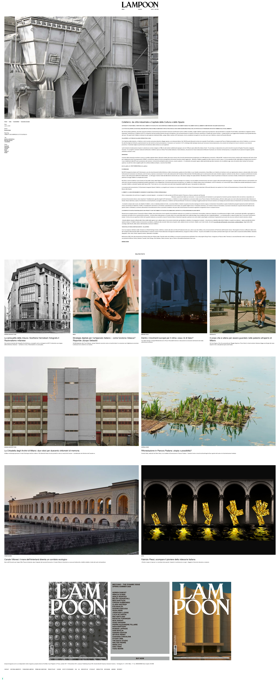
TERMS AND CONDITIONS (41, 669)
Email (5, 150)
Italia (10, 121)
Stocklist (92, 669)
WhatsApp (6, 147)
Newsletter (99, 669)
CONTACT (6, 669)
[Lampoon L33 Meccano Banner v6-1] (140, 621)
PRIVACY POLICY (51, 669)
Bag (156, 9)
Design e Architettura (9, 139)
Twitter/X (6, 151)
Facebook (6, 146)
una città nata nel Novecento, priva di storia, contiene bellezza (228, 222)
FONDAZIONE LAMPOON (28, 669)
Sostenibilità (16, 121)
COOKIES (59, 669)
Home (5, 121)
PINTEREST (119, 669)
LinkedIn (6, 148)
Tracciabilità (7, 141)
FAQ (76, 669)
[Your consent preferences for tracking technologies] (2, 678)
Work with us (84, 669)
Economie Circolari (25, 121)
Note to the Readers (67, 669)
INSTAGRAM (107, 669)
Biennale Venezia (8, 140)
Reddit (5, 152)
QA (79, 669)
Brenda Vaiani (7, 130)
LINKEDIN (113, 669)
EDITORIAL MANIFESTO (15, 669)
